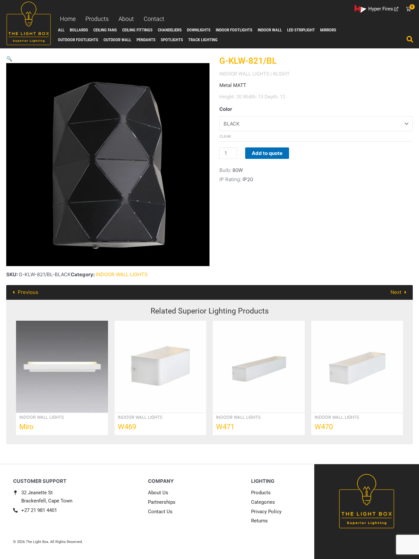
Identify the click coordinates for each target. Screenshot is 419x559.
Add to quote (267, 153)
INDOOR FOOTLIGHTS (234, 29)
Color (225, 109)
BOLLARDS (79, 29)
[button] (9, 59)
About (126, 18)
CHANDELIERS (170, 29)
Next (396, 292)
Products (97, 18)
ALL (61, 29)
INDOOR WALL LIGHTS (122, 274)
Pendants (146, 39)
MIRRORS (328, 29)
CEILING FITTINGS (137, 29)
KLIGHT (281, 74)
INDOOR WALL (270, 29)
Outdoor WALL (117, 39)
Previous (28, 292)
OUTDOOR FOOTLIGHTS (78, 39)
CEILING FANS (105, 29)
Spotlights (172, 39)
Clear (225, 136)
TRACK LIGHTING (203, 39)
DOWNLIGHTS (198, 29)
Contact (154, 18)
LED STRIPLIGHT (301, 29)
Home (68, 18)
